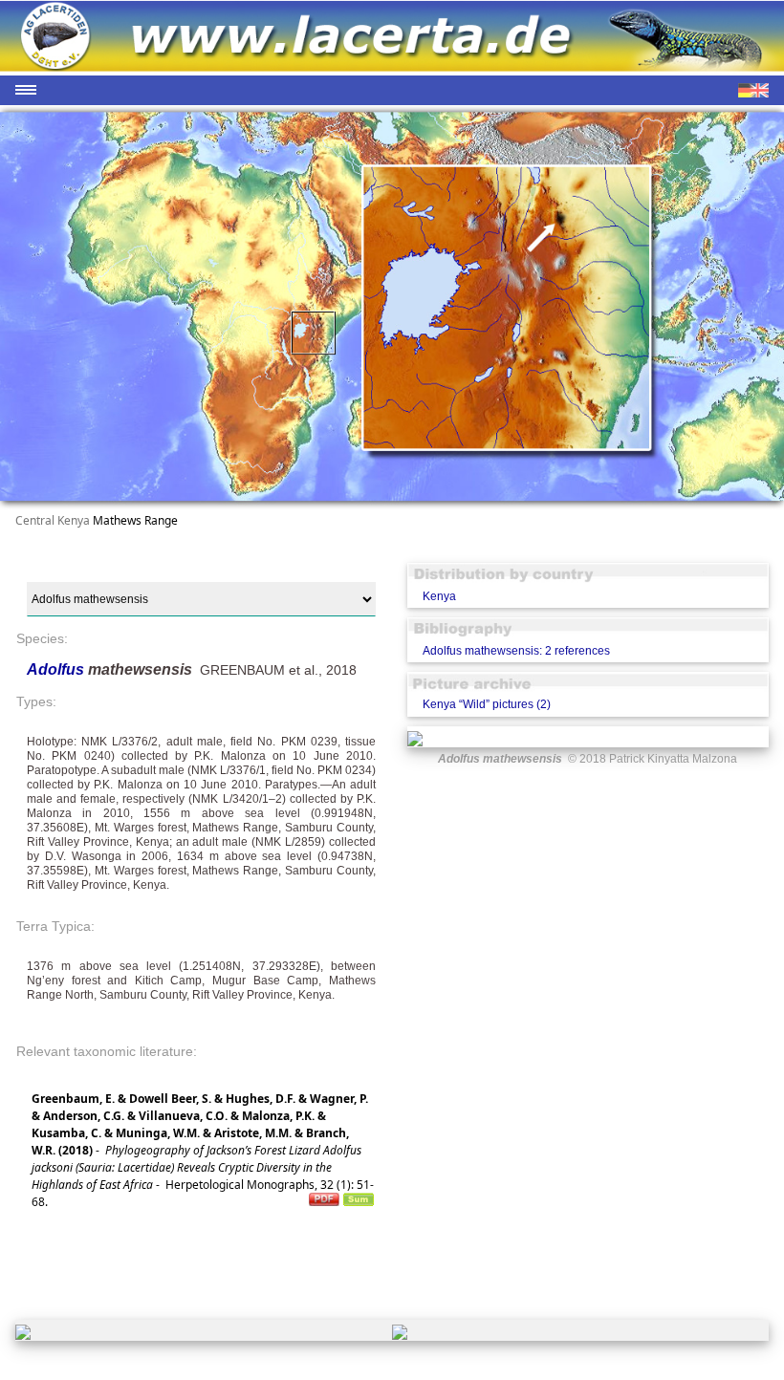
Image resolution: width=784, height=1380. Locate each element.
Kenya (439, 596)
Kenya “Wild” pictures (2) (487, 704)
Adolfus (57, 669)
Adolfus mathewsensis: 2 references (516, 651)
